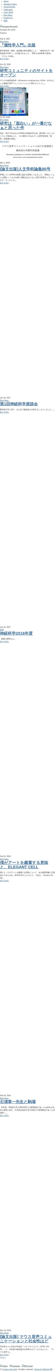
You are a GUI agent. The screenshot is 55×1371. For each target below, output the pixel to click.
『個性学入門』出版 (18, 45)
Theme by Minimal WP (43, 1369)
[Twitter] (4, 1366)
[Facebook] (15, 1366)
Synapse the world (9, 1369)
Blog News (8, 15)
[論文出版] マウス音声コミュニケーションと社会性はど (26, 1338)
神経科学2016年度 (16, 633)
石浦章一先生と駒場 (18, 1101)
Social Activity (9, 7)
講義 (5, 21)
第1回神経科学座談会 (19, 404)
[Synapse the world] (8, 26)
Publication (8, 10)
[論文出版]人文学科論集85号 (25, 169)
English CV (8, 18)
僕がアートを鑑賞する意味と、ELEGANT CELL (24, 864)
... (13, 56)
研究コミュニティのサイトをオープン (26, 72)
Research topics (10, 4)
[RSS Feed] (27, 1366)
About (6, 1)
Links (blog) (8, 12)
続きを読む (4, 59)
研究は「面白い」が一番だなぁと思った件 (26, 125)
